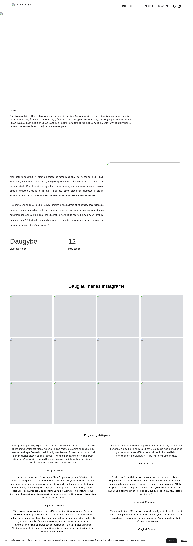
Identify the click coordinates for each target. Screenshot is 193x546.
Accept (171, 541)
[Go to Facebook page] (175, 6)
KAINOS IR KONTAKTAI (155, 6)
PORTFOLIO (125, 6)
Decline (184, 541)
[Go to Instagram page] (179, 6)
